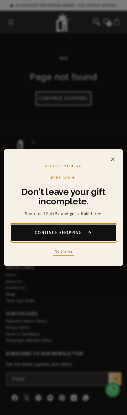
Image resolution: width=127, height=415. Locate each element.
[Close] (113, 159)
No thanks (63, 251)
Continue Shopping (58, 232)
